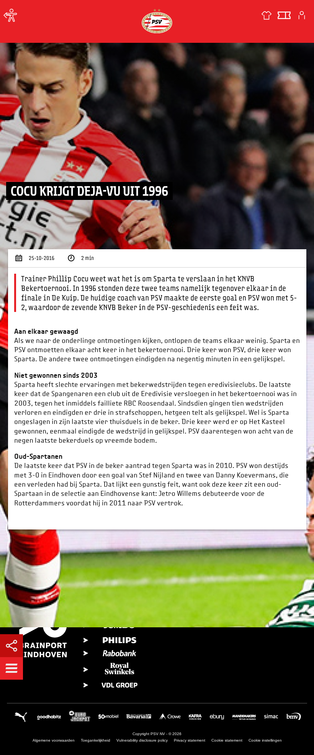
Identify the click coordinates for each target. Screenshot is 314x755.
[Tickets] (284, 15)
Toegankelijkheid (95, 740)
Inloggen (301, 15)
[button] (11, 668)
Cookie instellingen (265, 740)
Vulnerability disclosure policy (142, 740)
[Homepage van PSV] (157, 20)
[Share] (11, 645)
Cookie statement (226, 740)
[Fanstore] (266, 15)
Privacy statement (189, 740)
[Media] (7, 15)
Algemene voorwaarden (54, 740)
